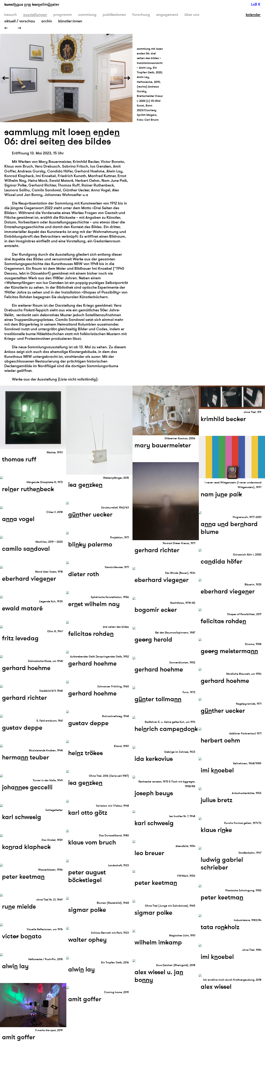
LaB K (255, 4)
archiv (46, 21)
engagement (167, 14)
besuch (10, 14)
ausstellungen (35, 14)
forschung (141, 14)
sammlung (87, 14)
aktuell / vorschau (19, 21)
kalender (253, 14)
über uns (191, 14)
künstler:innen (70, 21)
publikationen (114, 14)
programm (62, 14)
